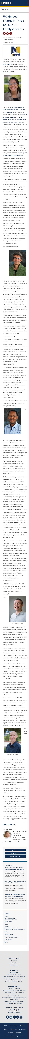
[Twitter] (11, 1017)
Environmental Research (11, 919)
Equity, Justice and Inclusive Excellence (14, 992)
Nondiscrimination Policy (11, 1036)
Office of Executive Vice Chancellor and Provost (14, 990)
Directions (22, 1026)
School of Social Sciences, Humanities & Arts (14, 976)
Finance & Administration (14, 996)
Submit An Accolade (15, 856)
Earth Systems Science (10, 936)
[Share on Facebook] (7, 33)
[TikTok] (18, 1017)
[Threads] (21, 1017)
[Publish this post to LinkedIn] (10, 33)
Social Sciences (8, 939)
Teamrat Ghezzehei (19, 109)
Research (7, 926)
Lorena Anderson (9, 829)
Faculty (6, 923)
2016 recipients (7, 64)
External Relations (14, 994)
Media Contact (9, 824)
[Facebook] (7, 1017)
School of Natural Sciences (11, 928)
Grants (6, 924)
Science (6, 932)
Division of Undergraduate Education (14, 981)
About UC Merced (13, 1026)
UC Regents (11, 1032)
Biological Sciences (9, 934)
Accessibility (18, 1032)
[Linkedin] (14, 1017)
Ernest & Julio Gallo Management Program (14, 978)
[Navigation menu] (26, 3)
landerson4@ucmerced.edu (11, 842)
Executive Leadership (14, 964)
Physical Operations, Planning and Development (14, 997)
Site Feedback (22, 1029)
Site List (22, 1036)
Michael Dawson (8, 109)
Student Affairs (14, 999)
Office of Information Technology (14, 1003)
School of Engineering (14, 972)
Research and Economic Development (14, 1001)
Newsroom (7, 10)
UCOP (6, 942)
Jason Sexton (9, 112)
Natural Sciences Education (11, 937)
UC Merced (14, 960)
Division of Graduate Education (14, 980)
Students (7, 941)
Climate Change (8, 921)
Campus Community (10, 918)
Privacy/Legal (13, 1029)
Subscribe (16, 850)
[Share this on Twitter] (4, 33)
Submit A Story (16, 853)
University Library (14, 966)
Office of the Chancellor (14, 988)
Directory (6, 1029)
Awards (6, 916)
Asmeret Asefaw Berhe (17, 107)
